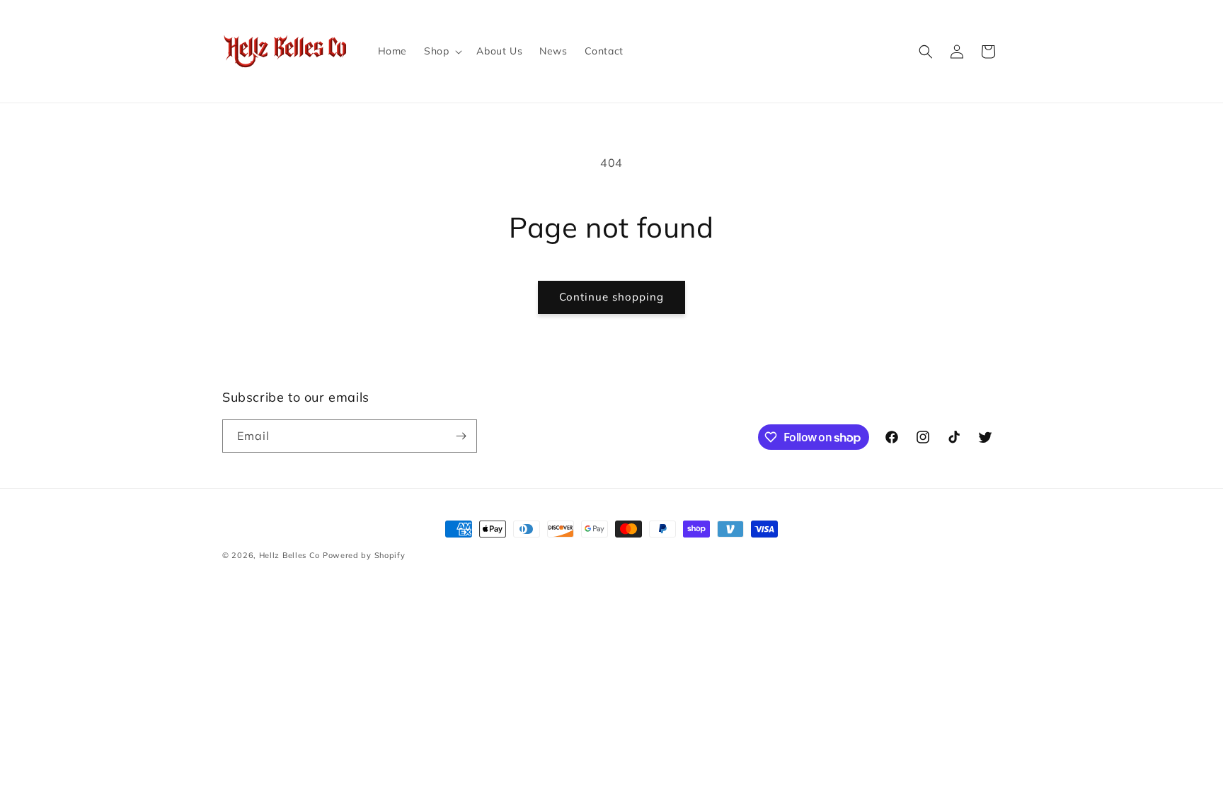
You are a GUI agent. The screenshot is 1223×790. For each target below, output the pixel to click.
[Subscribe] (460, 436)
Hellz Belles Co (290, 555)
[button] (441, 51)
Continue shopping (611, 296)
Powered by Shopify (364, 555)
